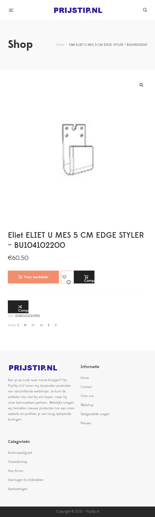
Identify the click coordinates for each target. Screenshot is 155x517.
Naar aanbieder (36, 277)
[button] (141, 85)
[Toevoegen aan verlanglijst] (67, 277)
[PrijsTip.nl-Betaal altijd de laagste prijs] (78, 10)
